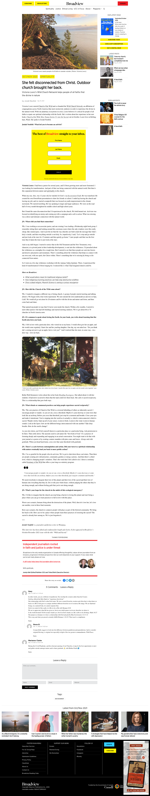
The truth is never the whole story (120, 104)
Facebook (80, 750)
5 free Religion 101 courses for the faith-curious (120, 117)
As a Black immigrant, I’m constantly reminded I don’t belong (14, 735)
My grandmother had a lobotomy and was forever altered (134, 735)
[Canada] (109, 788)
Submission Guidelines (29, 756)
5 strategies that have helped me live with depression (104, 735)
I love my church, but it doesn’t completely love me (121, 58)
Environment (59, 698)
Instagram (80, 753)
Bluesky (79, 756)
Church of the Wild (45, 106)
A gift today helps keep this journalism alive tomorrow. (41, 562)
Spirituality (47, 76)
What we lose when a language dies (121, 69)
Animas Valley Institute (68, 263)
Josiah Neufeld (30, 101)
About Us (25, 766)
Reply (30, 621)
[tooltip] (64, 580)
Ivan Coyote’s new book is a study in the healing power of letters (44, 735)
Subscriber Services (28, 746)
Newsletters (80, 746)
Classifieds (25, 763)
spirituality (51, 191)
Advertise (25, 753)
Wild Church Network (75, 106)
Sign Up (58, 172)
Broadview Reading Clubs (30, 773)
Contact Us (25, 770)
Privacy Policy (26, 760)
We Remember (54, 753)
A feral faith (118, 80)
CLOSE (146, 742)
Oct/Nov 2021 (29, 76)
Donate (51, 746)
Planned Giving (54, 750)
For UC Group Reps (28, 750)
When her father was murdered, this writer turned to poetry (74, 735)
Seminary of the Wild (34, 462)
